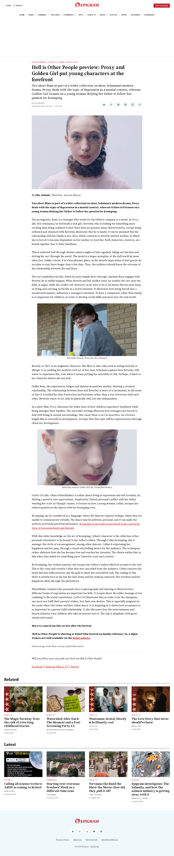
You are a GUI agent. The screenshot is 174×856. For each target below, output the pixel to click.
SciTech (113, 15)
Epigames (135, 15)
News (31, 15)
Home (22, 15)
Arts (81, 15)
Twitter (75, 666)
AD (97, 846)
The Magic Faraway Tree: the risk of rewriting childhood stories (22, 722)
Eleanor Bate (53, 730)
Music (103, 15)
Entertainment (39, 62)
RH (94, 846)
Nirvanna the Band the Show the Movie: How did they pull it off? (107, 787)
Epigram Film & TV (56, 666)
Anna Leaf (136, 726)
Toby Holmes (95, 795)
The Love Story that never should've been (150, 720)
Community (69, 15)
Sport (124, 15)
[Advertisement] (87, 37)
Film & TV (92, 15)
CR (92, 846)
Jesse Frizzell (10, 730)
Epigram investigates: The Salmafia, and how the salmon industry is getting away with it (150, 789)
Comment (42, 15)
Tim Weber (51, 795)
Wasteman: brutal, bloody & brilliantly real (107, 720)
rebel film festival (69, 62)
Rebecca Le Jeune (140, 798)
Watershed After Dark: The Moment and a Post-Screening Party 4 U (64, 722)
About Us (77, 840)
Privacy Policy (62, 840)
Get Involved (162, 5)
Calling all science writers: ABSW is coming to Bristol (23, 785)
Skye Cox (93, 726)
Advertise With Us (110, 840)
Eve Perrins (68, 730)
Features (55, 15)
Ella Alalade (38, 103)
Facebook (37, 666)
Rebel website (81, 638)
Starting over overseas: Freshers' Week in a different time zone (63, 787)
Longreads (149, 15)
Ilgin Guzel (9, 791)
